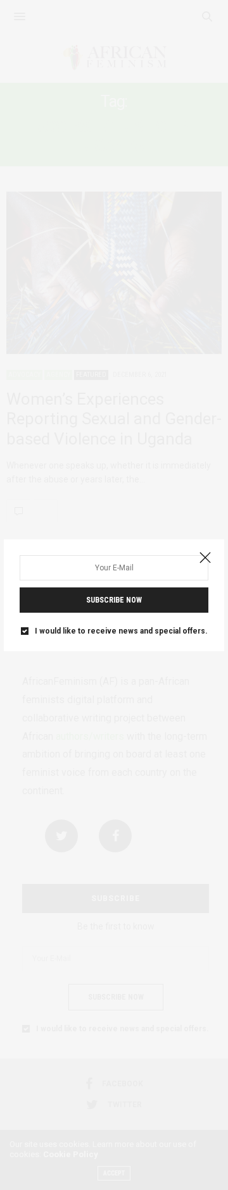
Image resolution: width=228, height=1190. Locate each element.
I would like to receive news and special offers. (121, 631)
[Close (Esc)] (205, 558)
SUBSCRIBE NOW (114, 600)
